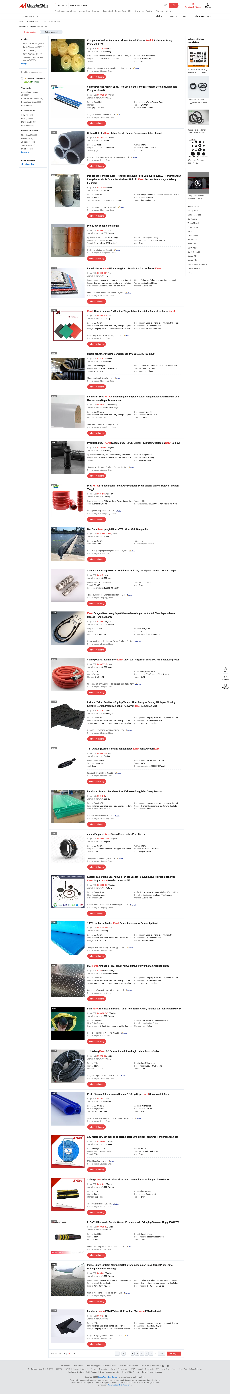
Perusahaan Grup (31, 102)
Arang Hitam (71, 11)
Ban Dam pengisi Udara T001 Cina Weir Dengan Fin (117, 529)
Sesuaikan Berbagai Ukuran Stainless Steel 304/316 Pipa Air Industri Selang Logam (132, 570)
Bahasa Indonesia (195, 1369)
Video (54, 40)
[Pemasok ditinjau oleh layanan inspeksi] (33, 78)
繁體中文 (59, 1369)
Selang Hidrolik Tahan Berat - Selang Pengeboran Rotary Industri (125, 133)
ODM (27, 118)
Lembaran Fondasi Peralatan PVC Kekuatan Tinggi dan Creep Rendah (124, 791)
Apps (185, 16)
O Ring (130, 11)
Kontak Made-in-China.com (128, 1366)
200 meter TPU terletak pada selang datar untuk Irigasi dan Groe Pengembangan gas (132, 1136)
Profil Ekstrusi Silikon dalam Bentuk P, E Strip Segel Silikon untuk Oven (128, 1094)
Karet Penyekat (32, 54)
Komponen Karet (84, 11)
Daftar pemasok (51, 32)
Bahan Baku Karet (33, 43)
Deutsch (93, 1369)
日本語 (67, 1369)
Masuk (208, 7)
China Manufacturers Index (109, 1372)
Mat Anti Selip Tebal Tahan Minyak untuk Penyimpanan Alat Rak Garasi (128, 965)
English (41, 1369)
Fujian (27, 148)
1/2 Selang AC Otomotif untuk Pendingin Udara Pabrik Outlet (123, 1051)
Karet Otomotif (194, 252)
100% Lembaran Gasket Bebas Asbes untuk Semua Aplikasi (122, 923)
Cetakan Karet (31, 50)
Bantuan (173, 16)
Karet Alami (96, 11)
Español (85, 1369)
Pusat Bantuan (66, 1366)
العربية (140, 1369)
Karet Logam (139, 11)
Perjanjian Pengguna (93, 1366)
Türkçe (174, 1369)
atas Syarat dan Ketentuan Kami (119, 1385)
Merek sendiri (30, 122)
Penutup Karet (120, 11)
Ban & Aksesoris (33, 47)
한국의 (133, 1369)
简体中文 (50, 1369)
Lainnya (26, 105)
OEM (27, 115)
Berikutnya (173, 1353)
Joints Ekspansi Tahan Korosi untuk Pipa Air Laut (116, 834)
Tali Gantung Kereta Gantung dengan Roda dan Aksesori (123, 748)
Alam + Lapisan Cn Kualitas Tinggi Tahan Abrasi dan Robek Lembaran (131, 311)
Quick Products (91, 1372)
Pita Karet (159, 11)
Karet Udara (193, 248)
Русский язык (123, 1369)
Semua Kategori (29, 16)
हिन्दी (157, 1369)
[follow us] (168, 1366)
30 (69, 1353)
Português (103, 1369)
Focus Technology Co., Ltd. (108, 1377)
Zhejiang (28, 142)
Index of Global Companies (152, 1372)
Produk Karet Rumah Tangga (199, 264)
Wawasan (155, 1366)
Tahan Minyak (108, 11)
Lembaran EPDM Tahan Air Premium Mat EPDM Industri (124, 1311)
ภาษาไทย (165, 1369)
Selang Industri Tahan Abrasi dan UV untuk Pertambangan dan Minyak (128, 1179)
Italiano (112, 1369)
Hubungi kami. (29, 164)
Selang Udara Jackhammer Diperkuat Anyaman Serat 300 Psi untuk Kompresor (133, 659)
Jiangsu (28, 145)
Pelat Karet (150, 11)
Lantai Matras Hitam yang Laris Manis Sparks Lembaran (124, 268)
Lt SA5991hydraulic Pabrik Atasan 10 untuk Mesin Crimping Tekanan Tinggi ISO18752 (133, 1222)
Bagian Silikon (193, 256)
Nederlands (149, 1369)
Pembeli (157, 16)
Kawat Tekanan (194, 268)
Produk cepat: (60, 11)
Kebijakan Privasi (109, 1366)
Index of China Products (130, 1372)
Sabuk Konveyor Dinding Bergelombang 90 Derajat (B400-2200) (121, 353)
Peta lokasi (145, 1366)
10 (64, 1353)
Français (76, 1369)
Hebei (27, 138)
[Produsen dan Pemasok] (33, 5)
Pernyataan (78, 1366)
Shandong (29, 135)
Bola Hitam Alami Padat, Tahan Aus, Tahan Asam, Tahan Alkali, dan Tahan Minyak (134, 1008)
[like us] (163, 1366)
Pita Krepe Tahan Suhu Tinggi (103, 225)
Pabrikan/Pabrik (32, 98)
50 (75, 1353)
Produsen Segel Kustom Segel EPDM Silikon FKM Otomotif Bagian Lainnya (133, 443)
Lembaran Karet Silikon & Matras (33, 58)
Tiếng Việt (183, 1369)
